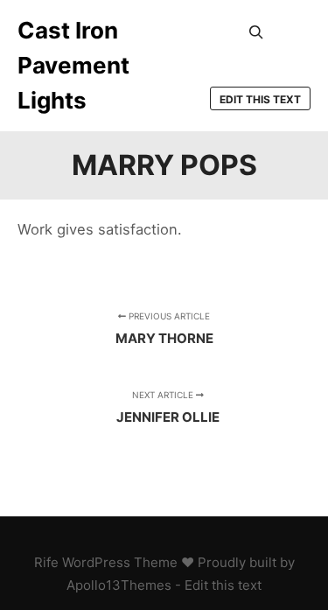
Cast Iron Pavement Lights (73, 65)
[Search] (256, 32)
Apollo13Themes (118, 585)
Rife (46, 562)
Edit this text (260, 99)
